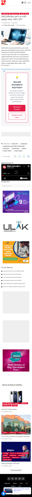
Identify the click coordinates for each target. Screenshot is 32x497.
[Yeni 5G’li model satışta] (16, 397)
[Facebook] (15, 156)
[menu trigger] (29, 2)
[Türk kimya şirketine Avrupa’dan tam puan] (16, 425)
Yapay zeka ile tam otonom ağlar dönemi (13, 271)
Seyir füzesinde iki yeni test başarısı (12, 274)
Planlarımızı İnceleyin (17, 108)
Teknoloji (14, 13)
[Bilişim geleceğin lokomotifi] (16, 452)
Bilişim (9, 403)
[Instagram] (16, 478)
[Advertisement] (16, 134)
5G (4, 403)
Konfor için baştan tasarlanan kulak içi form (14, 286)
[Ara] (25, 2)
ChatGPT (6, 148)
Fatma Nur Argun (9, 25)
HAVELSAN (15, 148)
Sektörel (6, 457)
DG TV (12, 453)
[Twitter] (19, 156)
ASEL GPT (15, 143)
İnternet (21, 455)
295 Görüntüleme (21, 25)
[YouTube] (23, 478)
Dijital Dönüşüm (22, 453)
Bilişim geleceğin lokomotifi (10, 463)
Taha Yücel (7, 151)
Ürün (15, 405)
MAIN (24, 148)
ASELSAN (24, 143)
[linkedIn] (28, 156)
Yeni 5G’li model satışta (9, 409)
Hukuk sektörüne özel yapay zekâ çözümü (14, 283)
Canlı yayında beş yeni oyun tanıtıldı (12, 280)
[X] (12, 478)
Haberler (5, 13)
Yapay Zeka (24, 13)
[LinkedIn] (19, 478)
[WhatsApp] (24, 156)
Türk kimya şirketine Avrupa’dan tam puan (15, 436)
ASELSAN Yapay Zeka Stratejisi (13, 146)
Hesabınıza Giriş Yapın (17, 116)
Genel (16, 403)
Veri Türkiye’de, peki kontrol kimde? (12, 277)
